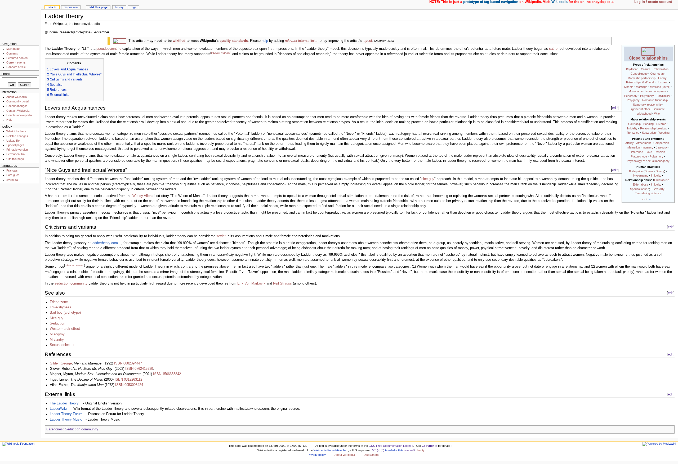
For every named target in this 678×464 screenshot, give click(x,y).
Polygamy (633, 100)
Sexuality (658, 189)
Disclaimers (371, 454)
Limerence (636, 152)
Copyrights (429, 445)
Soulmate (659, 109)
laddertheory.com (105, 243)
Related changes (17, 136)
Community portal (17, 101)
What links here (16, 131)
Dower (649, 171)
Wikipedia (559, 2)
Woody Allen (141, 196)
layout (367, 41)
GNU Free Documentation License (391, 445)
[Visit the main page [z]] (20, 20)
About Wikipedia (16, 96)
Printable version (17, 149)
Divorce (661, 123)
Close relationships (648, 58)
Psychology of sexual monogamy (648, 161)
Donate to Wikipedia (19, 115)
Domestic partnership (641, 78)
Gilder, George (61, 363)
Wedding (664, 132)
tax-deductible (394, 450)
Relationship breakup (653, 128)
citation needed (220, 52)
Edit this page (98, 7)
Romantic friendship (655, 100)
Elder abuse (640, 184)
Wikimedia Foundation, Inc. (331, 450)
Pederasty (630, 95)
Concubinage (639, 73)
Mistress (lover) (660, 86)
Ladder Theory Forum (66, 414)
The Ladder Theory (64, 403)
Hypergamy (640, 175)
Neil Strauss (282, 283)
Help (9, 119)
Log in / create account (653, 2)
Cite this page (15, 158)
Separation (649, 132)
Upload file (13, 140)
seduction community (71, 283)
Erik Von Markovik (251, 283)
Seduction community (81, 429)
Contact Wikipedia (17, 110)
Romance (633, 132)
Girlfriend (648, 82)
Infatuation (633, 147)
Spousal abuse (639, 189)
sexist (221, 236)
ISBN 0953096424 (129, 385)
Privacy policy (317, 454)
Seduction (57, 323)
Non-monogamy (655, 91)
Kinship (628, 86)
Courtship (634, 123)
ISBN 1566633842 (167, 374)
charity (420, 450)
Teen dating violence (648, 193)
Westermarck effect (65, 329)
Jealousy (662, 147)
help (265, 41)
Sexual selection (62, 345)
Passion (660, 152)
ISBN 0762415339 (139, 369)
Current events (16, 62)
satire (553, 49)
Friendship (633, 82)
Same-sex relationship (647, 104)
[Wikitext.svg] (119, 41)
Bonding (648, 123)
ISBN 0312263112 (128, 379)
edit (615, 108)
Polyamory (647, 95)
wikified (179, 41)
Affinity (629, 143)
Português (13, 175)
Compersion (661, 143)
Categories (54, 429)
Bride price (636, 171)
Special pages (15, 145)
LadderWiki (58, 409)
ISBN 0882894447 (128, 363)
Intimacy (648, 147)
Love (649, 152)
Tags (133, 7)
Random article (16, 67)
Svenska (12, 179)
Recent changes (17, 105)
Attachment (643, 143)
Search (6, 73)
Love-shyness (60, 307)
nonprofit (409, 450)
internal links (301, 41)
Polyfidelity (663, 95)
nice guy (427, 179)
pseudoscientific (108, 49)
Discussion (71, 7)
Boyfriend (632, 69)
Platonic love (639, 156)
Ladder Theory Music (66, 419)
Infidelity (632, 128)
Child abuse (661, 180)
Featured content (17, 58)
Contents (12, 53)
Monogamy (635, 91)
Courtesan (657, 73)
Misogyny (57, 334)
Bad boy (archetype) (65, 312)
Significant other (640, 109)
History (119, 7)
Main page (13, 48)
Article (52, 7)
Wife (657, 113)
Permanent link (15, 154)
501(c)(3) (378, 450)
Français (12, 170)
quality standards (234, 41)
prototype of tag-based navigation (490, 2)
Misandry (57, 339)
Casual (645, 69)
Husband (662, 82)
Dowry (660, 171)
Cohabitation (660, 69)
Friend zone (59, 302)
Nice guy (56, 318)
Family (662, 78)
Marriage (641, 86)
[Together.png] (648, 51)
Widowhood (644, 113)
